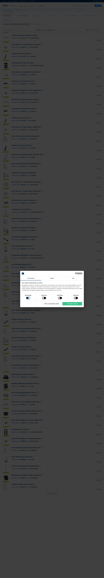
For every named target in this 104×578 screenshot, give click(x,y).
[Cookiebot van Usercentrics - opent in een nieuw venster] (76, 273)
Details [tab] (52, 278)
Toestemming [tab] (30, 278)
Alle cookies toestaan (72, 303)
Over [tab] (73, 278)
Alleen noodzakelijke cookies (51, 303)
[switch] (44, 298)
